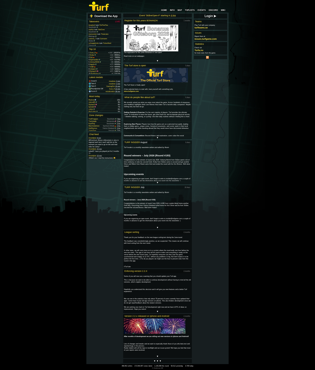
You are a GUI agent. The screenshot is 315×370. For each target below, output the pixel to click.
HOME (164, 10)
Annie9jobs (92, 138)
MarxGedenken (94, 126)
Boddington (95, 73)
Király (92, 55)
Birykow (91, 100)
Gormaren (103, 43)
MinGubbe (92, 111)
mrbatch (93, 69)
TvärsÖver (92, 130)
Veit (91, 57)
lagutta (92, 64)
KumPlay (92, 123)
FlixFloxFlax (103, 29)
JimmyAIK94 (94, 62)
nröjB (92, 67)
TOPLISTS (190, 10)
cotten (91, 109)
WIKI (223, 10)
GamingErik (110, 86)
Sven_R (93, 53)
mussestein (93, 39)
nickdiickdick (110, 91)
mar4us (91, 34)
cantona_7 (92, 43)
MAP (180, 10)
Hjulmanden (94, 60)
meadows (112, 81)
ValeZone (101, 34)
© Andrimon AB (157, 368)
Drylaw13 (93, 71)
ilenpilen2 (92, 29)
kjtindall (91, 107)
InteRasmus (93, 128)
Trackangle (92, 121)
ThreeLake (104, 39)
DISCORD (213, 10)
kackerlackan (93, 25)
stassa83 (92, 102)
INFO (172, 10)
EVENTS (202, 10)
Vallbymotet (106, 25)
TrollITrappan (93, 119)
